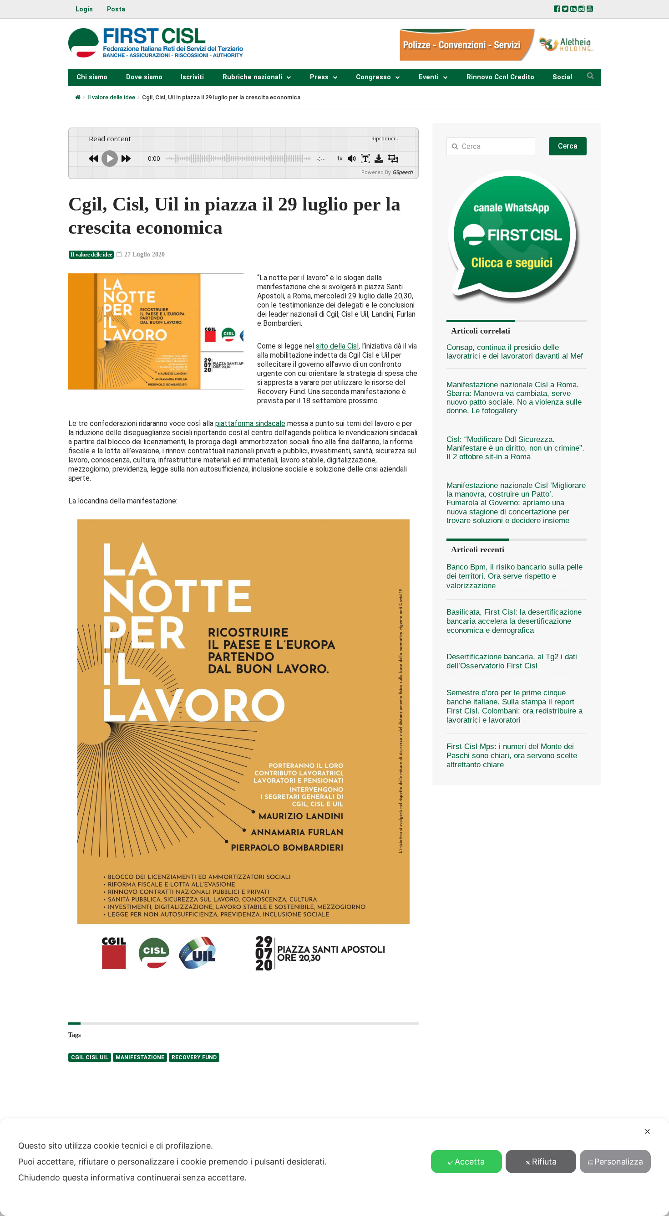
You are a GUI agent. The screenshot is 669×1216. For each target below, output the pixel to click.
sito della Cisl (337, 346)
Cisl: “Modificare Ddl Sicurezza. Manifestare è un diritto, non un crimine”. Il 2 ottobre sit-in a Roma (515, 448)
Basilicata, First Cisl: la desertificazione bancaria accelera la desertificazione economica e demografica (514, 621)
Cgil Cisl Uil (89, 1057)
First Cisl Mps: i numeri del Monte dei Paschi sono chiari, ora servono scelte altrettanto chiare (511, 755)
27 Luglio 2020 (143, 254)
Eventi (429, 77)
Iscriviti (192, 77)
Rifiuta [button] (544, 1161)
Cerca (568, 146)
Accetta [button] (470, 1161)
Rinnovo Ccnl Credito (500, 77)
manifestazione (140, 1057)
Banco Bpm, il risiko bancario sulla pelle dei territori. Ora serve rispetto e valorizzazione (514, 576)
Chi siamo (91, 77)
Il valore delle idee (111, 97)
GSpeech (402, 171)
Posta (116, 9)
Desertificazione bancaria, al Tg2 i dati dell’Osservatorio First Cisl (511, 661)
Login (84, 9)
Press (319, 77)
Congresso (373, 77)
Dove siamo (144, 77)
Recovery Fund (194, 1057)
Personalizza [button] (618, 1161)
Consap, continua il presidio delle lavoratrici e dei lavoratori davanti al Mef (514, 351)
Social (562, 77)
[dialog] (334, 1167)
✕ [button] (647, 1131)
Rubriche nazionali (252, 77)
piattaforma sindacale (250, 423)
